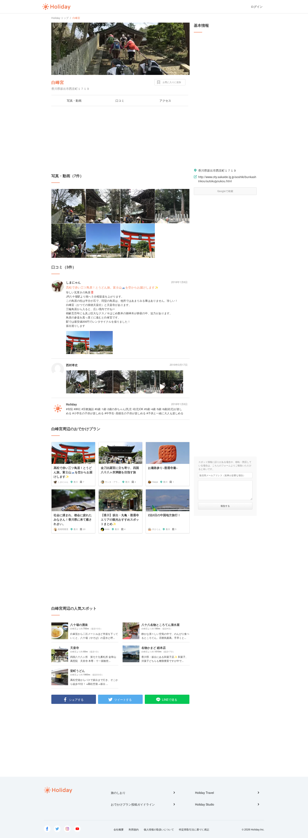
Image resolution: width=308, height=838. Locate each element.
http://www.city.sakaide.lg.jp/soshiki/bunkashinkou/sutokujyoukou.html (227, 179)
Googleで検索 (225, 191)
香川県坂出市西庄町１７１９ (217, 170)
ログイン (257, 6)
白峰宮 (57, 82)
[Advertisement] (120, 139)
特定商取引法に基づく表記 (194, 829)
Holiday (56, 6)
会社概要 (119, 829)
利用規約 (134, 829)
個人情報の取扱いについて (159, 829)
